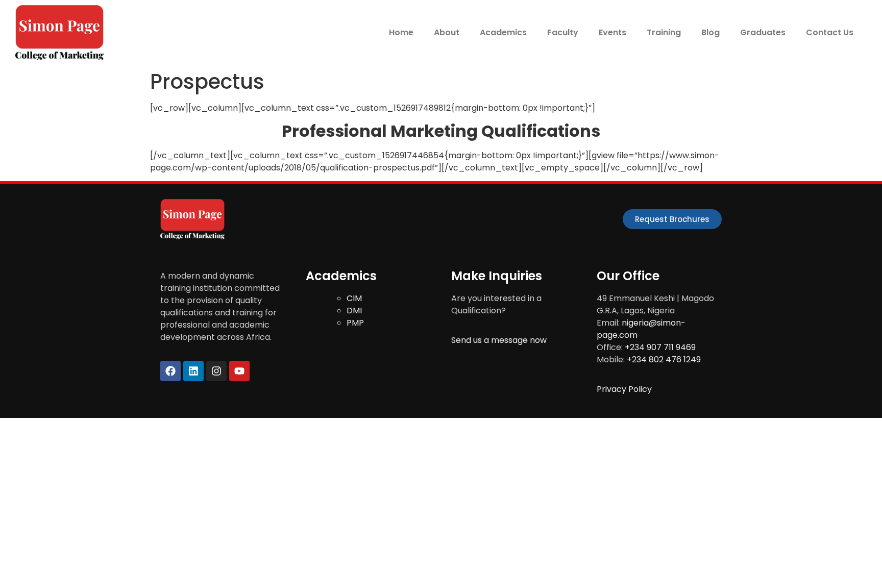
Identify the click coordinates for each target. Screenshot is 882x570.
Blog (710, 32)
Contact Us (829, 32)
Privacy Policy (624, 389)
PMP (355, 323)
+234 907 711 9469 (660, 347)
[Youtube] (239, 371)
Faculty (562, 32)
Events (612, 32)
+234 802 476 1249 (664, 359)
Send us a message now (499, 340)
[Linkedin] (193, 371)
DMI (354, 310)
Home (401, 32)
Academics (503, 32)
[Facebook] (170, 371)
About (446, 32)
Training (664, 32)
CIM (354, 298)
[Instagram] (216, 371)
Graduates (763, 32)
